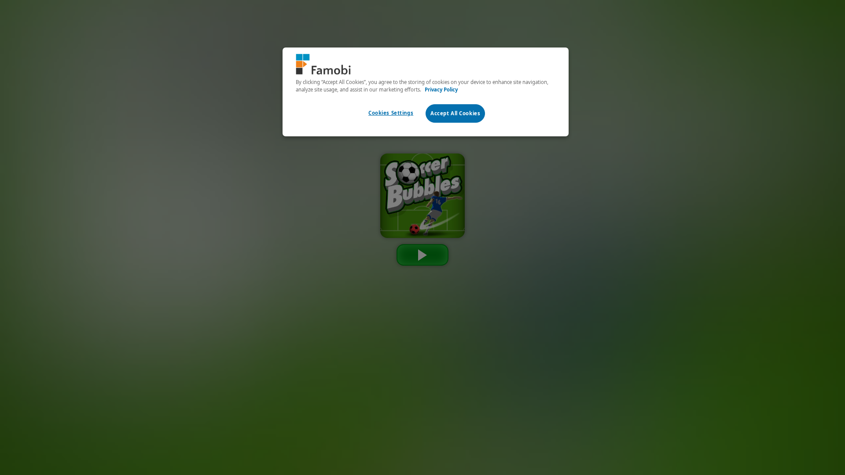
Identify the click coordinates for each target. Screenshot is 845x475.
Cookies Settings (390, 113)
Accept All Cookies (455, 113)
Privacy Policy (441, 89)
